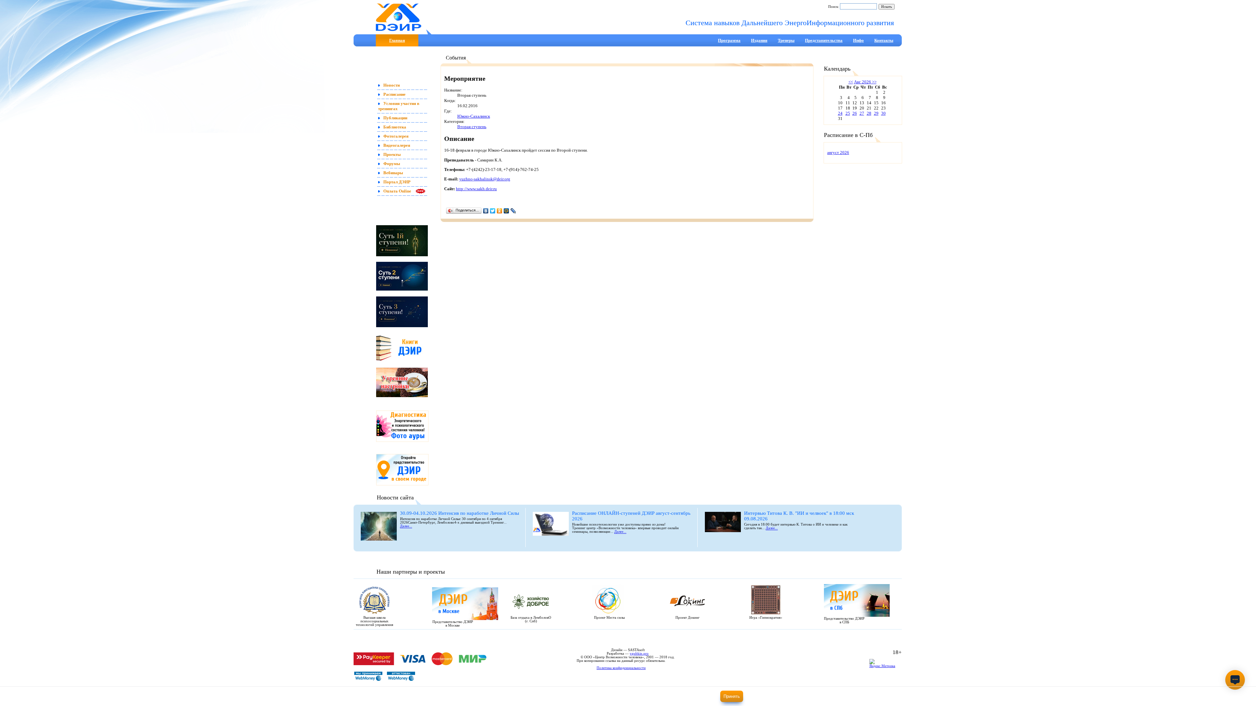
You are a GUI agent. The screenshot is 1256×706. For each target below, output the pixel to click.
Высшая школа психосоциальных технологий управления (374, 621)
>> (874, 81)
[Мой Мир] (506, 211)
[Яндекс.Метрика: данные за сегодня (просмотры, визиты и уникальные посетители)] (883, 664)
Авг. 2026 (862, 81)
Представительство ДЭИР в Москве (452, 623)
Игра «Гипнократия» (765, 617)
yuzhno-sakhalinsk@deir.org (484, 178)
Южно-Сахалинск (473, 116)
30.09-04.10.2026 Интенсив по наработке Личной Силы (459, 513)
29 (876, 113)
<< (850, 81)
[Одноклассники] (499, 211)
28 (869, 113)
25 (848, 113)
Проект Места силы (609, 617)
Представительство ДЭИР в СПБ (844, 620)
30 (883, 113)
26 (854, 113)
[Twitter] (492, 211)
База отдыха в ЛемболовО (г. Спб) (531, 619)
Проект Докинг (687, 617)
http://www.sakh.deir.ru (476, 188)
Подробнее (693, 698)
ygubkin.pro (639, 653)
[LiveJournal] (513, 211)
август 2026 (838, 152)
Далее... (406, 526)
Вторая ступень (471, 126)
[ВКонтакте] (485, 211)
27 (862, 113)
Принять (732, 696)
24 (840, 113)
